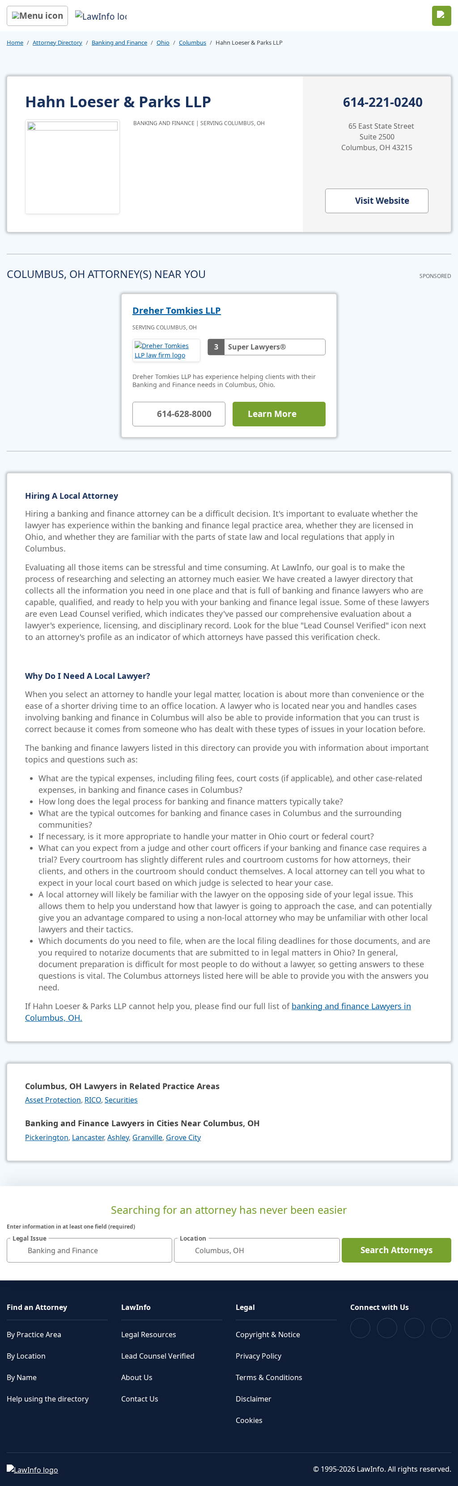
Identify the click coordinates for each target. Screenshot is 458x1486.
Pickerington (46, 1137)
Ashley (118, 1137)
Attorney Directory (57, 42)
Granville (147, 1137)
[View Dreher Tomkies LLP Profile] (166, 350)
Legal (245, 1307)
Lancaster (88, 1137)
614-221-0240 (383, 102)
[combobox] (89, 1250)
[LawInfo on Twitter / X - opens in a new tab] (387, 1328)
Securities (121, 1100)
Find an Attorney (37, 1307)
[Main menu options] (37, 16)
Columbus (192, 42)
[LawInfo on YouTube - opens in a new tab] (414, 1328)
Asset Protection (53, 1100)
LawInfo (136, 1307)
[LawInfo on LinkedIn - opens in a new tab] (441, 1328)
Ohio (163, 42)
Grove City (183, 1137)
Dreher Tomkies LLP (176, 310)
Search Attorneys (396, 1250)
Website (382, 200)
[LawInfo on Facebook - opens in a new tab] (360, 1328)
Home (15, 42)
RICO (93, 1100)
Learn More (272, 414)
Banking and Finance (119, 42)
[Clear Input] (161, 1250)
